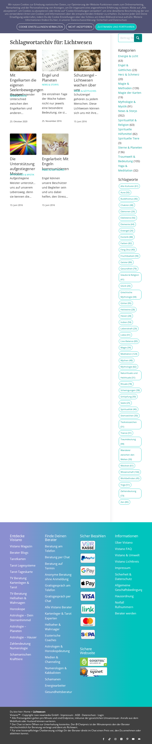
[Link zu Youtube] (133, 739)
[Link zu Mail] (139, 739)
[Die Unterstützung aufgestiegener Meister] (23, 144)
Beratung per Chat (57, 557)
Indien (126, 322)
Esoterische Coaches (52, 637)
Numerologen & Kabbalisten (56, 670)
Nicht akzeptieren (80, 26)
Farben (126, 243)
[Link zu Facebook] (103, 739)
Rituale (126, 383)
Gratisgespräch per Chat (58, 598)
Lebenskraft (129, 328)
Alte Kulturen (129, 186)
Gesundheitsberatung (58, 692)
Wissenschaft (130, 471)
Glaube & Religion (130, 277)
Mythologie (128, 366)
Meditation (129, 353)
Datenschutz (89, 715)
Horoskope (17, 609)
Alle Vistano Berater (58, 607)
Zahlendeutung (128, 493)
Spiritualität (129, 409)
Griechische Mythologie (128, 294)
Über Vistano (124, 542)
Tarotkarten (18, 559)
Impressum (122, 568)
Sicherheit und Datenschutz (112, 20)
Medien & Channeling (52, 659)
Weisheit (127, 465)
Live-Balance (129, 341)
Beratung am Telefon (54, 548)
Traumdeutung (128, 441)
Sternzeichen (129, 415)
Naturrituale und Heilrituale (129, 375)
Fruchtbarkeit (129, 255)
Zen (124, 501)
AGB (77, 715)
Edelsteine (128, 217)
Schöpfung (128, 396)
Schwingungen (130, 390)
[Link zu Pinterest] (127, 739)
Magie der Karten (129, 93)
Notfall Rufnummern (124, 604)
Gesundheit (129, 268)
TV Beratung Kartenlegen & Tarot (19, 582)
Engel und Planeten (50, 78)
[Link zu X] (121, 739)
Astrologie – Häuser (23, 637)
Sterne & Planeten (130, 147)
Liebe (125, 334)
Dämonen (128, 211)
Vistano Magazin (21, 546)
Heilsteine (128, 309)
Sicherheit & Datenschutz (123, 576)
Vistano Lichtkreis (127, 561)
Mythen (127, 360)
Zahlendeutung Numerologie (20, 646)
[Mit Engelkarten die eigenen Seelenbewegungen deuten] (23, 60)
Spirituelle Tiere (128, 138)
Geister (126, 262)
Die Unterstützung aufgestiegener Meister (22, 166)
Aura (125, 192)
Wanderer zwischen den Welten (127, 455)
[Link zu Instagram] (115, 739)
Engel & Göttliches (85, 90)
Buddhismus (129, 198)
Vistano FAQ (123, 549)
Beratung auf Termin (54, 566)
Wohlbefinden (130, 478)
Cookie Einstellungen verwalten (41, 26)
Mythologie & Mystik (22, 174)
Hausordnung (124, 596)
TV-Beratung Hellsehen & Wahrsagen (18, 598)
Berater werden (125, 613)
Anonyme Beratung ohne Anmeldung (58, 576)
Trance (126, 432)
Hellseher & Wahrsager (53, 627)
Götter (126, 303)
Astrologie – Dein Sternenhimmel (21, 617)
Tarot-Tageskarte (21, 572)
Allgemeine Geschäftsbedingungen (128, 587)
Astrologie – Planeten (18, 628)
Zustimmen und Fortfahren (116, 26)
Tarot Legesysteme (22, 565)
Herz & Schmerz (128, 74)
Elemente (127, 224)
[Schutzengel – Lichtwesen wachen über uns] (87, 60)
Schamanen (53, 679)
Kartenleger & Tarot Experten (58, 615)
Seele (125, 402)
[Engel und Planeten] (55, 60)
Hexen (126, 315)
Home (27, 711)
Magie (126, 347)
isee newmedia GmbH (46, 715)
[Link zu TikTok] (109, 739)
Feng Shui (128, 249)
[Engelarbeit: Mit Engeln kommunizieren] (55, 144)
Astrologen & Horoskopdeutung (57, 648)
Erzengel (127, 230)
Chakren (127, 205)
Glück (125, 285)
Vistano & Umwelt (127, 555)
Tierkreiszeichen (129, 424)
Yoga (125, 484)
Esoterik (127, 236)
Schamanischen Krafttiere (20, 656)
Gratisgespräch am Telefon (57, 587)
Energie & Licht (128, 56)
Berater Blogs (19, 552)
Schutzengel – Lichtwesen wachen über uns (85, 82)
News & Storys (18, 95)
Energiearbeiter (55, 685)
